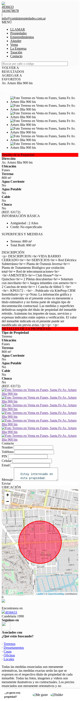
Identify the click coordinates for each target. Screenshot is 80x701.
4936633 (11, 612)
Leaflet (40, 593)
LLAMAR (17, 29)
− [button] (7, 501)
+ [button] (7, 495)
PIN (4, 456)
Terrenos (9, 644)
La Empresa (18, 48)
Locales (9, 659)
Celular (7, 461)
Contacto (16, 56)
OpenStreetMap (56, 593)
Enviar (6, 483)
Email (6, 465)
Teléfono (8, 452)
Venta (14, 44)
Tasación (16, 52)
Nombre (7, 447)
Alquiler (15, 41)
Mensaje (7, 479)
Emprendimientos (22, 37)
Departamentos (14, 647)
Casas (8, 651)
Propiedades (18, 33)
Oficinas (9, 655)
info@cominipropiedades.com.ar (24, 18)
